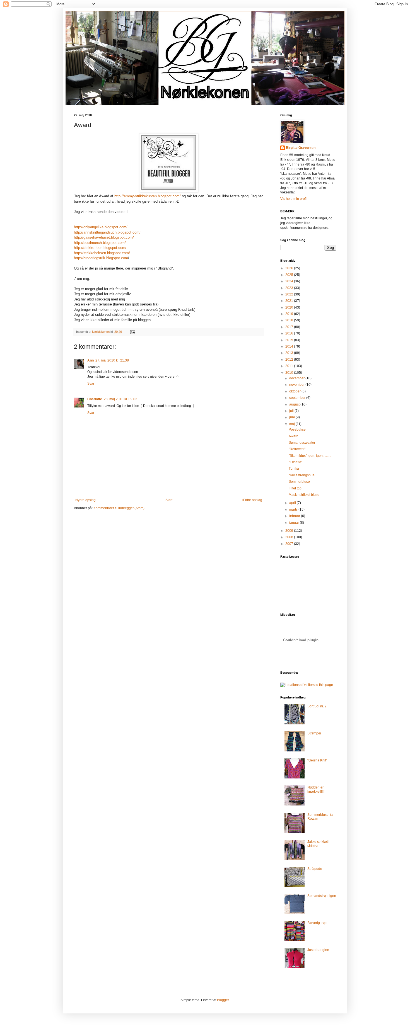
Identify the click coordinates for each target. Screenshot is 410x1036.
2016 (289, 333)
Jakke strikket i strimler (318, 844)
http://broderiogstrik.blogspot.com (101, 258)
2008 (289, 537)
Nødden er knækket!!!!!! (316, 789)
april (293, 503)
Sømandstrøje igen (321, 896)
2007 (289, 544)
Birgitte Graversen (300, 148)
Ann (90, 360)
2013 (289, 353)
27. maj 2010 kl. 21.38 (112, 360)
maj (292, 424)
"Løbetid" (295, 462)
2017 (289, 327)
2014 (289, 346)
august (294, 404)
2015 (289, 340)
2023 (289, 288)
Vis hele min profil (293, 199)
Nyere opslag (85, 500)
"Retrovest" (297, 449)
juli (292, 411)
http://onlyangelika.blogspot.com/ (100, 227)
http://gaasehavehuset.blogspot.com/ (104, 237)
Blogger (223, 1000)
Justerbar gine (318, 950)
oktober (295, 391)
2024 (289, 281)
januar (294, 523)
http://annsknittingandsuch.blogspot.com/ (107, 232)
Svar (90, 383)
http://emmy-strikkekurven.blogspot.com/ (147, 196)
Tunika (294, 468)
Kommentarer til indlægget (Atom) (118, 508)
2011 (289, 366)
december (297, 378)
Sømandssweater (302, 443)
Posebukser (298, 429)
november (297, 385)
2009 (289, 531)
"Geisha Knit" (317, 760)
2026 (289, 268)
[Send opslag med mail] (132, 331)
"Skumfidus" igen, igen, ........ (310, 456)
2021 (289, 301)
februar (295, 516)
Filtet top (295, 488)
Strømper (314, 733)
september (297, 398)
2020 (289, 307)
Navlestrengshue (302, 475)
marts (293, 509)
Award (293, 436)
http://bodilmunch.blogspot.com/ (100, 243)
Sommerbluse (299, 482)
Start (168, 500)
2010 (289, 373)
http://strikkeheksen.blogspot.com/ (102, 253)
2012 (289, 359)
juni (292, 417)
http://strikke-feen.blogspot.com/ (100, 248)
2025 (289, 275)
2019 (289, 314)
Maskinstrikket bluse (304, 495)
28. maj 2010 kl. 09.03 (120, 399)
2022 (289, 294)
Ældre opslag (252, 500)
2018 (289, 320)
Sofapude (314, 869)
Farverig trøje (317, 923)
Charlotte (94, 399)
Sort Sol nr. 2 (317, 706)
